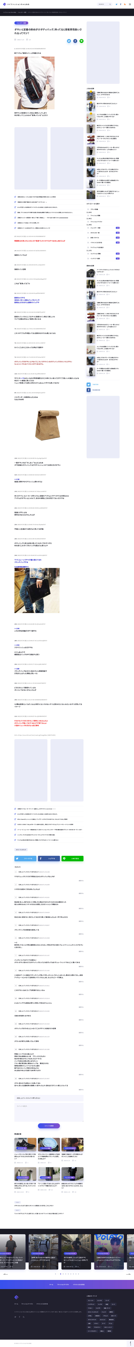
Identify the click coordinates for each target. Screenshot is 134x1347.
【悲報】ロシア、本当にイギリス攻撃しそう (28, 223)
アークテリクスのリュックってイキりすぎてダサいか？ (108, 271)
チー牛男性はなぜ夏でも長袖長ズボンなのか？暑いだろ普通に (108, 181)
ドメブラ (98, 1308)
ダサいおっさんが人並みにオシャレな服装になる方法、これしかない (34, 1206)
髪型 (107, 1304)
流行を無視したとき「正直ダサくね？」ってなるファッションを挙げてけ (108, 192)
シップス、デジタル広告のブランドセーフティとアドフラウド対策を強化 (36, 835)
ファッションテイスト (96, 222)
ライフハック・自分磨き (97, 247)
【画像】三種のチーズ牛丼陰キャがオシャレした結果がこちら (72, 1155)
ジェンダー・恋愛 (21, 23)
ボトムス (105, 1316)
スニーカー (91, 1300)
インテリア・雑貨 (104, 258)
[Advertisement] (31, 158)
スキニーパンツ (108, 1327)
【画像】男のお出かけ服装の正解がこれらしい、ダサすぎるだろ (108, 93)
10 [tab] (78, 1273)
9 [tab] (75, 1273)
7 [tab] (70, 1273)
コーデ (107, 1300)
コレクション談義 (105, 254)
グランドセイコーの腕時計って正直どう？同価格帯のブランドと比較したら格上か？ (49, 1156)
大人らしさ (102, 1319)
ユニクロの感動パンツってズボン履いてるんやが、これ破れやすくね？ (108, 115)
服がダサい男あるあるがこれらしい (107, 103)
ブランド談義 (94, 209)
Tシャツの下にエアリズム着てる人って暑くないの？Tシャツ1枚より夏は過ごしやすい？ (39, 1213)
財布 (89, 1327)
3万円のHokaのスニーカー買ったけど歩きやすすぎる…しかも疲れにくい (108, 148)
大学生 (90, 1316)
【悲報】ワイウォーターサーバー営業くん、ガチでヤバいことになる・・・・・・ (36, 809)
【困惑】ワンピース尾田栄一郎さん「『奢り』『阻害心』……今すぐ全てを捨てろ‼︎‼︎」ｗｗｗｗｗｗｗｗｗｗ (42, 217)
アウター (90, 1308)
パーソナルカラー (92, 1331)
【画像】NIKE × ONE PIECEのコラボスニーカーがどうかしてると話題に (108, 137)
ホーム (51, 1284)
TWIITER (95, 384)
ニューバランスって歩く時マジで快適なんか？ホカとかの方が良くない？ (25, 1156)
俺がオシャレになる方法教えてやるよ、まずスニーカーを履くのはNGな (108, 126)
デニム (110, 1323)
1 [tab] (55, 1273)
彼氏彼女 (111, 1319)
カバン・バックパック (21, 849)
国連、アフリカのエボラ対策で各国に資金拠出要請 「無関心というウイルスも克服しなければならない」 (45, 212)
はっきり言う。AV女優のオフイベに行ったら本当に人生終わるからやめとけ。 (37, 207)
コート (113, 1304)
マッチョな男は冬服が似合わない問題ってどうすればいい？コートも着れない (38, 840)
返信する (81, 880)
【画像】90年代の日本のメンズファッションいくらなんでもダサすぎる (83, 1258)
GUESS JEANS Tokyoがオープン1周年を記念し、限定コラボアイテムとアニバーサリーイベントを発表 (45, 824)
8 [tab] (73, 1273)
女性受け (97, 1316)
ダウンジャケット (92, 1319)
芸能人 (102, 1331)
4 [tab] (63, 1273)
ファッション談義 (95, 215)
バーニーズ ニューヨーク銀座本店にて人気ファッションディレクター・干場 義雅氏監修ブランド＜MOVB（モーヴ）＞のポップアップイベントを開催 (50, 829)
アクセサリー (97, 1327)
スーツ (103, 1323)
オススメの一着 (105, 233)
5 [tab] (65, 1273)
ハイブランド (91, 1304)
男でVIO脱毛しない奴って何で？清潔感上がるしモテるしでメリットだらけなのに (25, 1186)
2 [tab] (58, 1273)
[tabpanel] (18, 1252)
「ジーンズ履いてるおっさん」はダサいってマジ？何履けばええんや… (49, 1185)
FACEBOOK (96, 390)
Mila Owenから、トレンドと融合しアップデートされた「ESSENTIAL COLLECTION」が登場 (42, 819)
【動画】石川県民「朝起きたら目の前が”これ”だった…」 (32, 202)
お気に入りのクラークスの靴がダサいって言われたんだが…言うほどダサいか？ (108, 171)
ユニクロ (99, 1300)
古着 (89, 1323)
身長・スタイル (105, 238)
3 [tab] (60, 1273)
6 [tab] (68, 1273)
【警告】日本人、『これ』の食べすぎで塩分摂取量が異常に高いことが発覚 (36, 197)
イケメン (96, 1323)
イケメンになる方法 (105, 242)
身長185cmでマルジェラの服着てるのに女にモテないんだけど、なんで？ (72, 1186)
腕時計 (111, 1312)
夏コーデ (113, 1316)
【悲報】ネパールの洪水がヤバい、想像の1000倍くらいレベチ (33, 228)
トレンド (104, 1312)
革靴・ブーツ (107, 1308)
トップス (100, 1304)
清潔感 (109, 1331)
